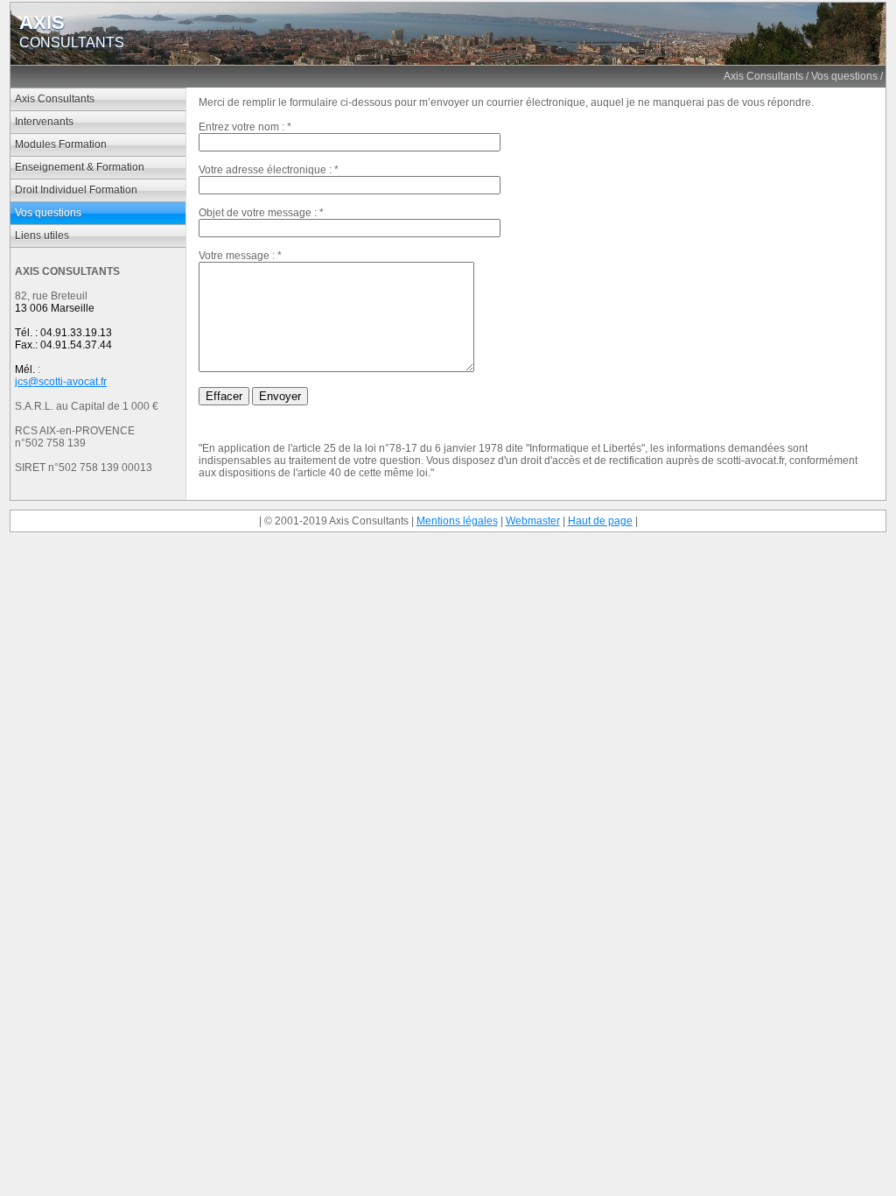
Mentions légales (457, 521)
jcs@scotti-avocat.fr (61, 382)
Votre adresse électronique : (265, 170)
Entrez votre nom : (241, 127)
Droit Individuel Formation (76, 190)
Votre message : (237, 256)
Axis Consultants (763, 76)
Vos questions (844, 76)
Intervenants (44, 122)
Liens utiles (42, 235)
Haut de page (600, 521)
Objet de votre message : (258, 213)
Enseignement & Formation (79, 167)
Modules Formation (61, 144)
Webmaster (533, 521)
